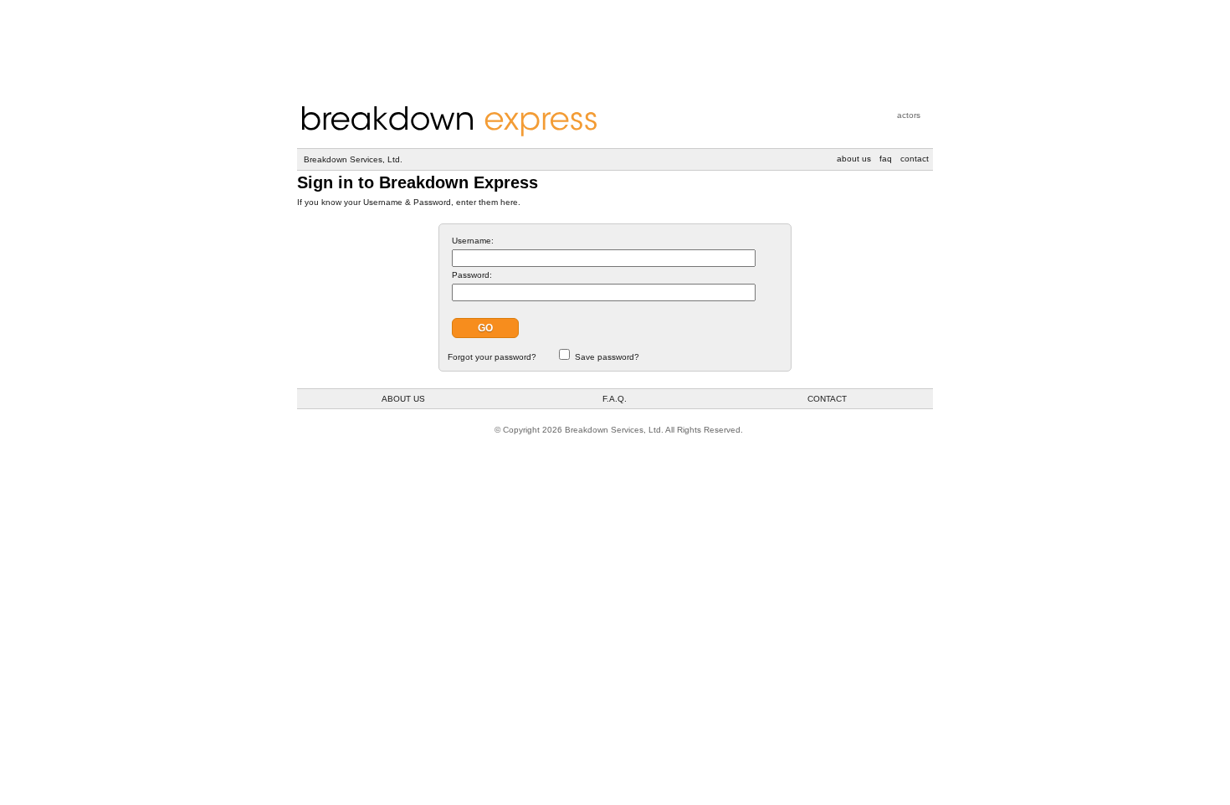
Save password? (607, 356)
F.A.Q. (614, 398)
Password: (472, 274)
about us (854, 158)
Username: (473, 240)
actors (908, 115)
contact (914, 158)
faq (885, 158)
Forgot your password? (492, 356)
